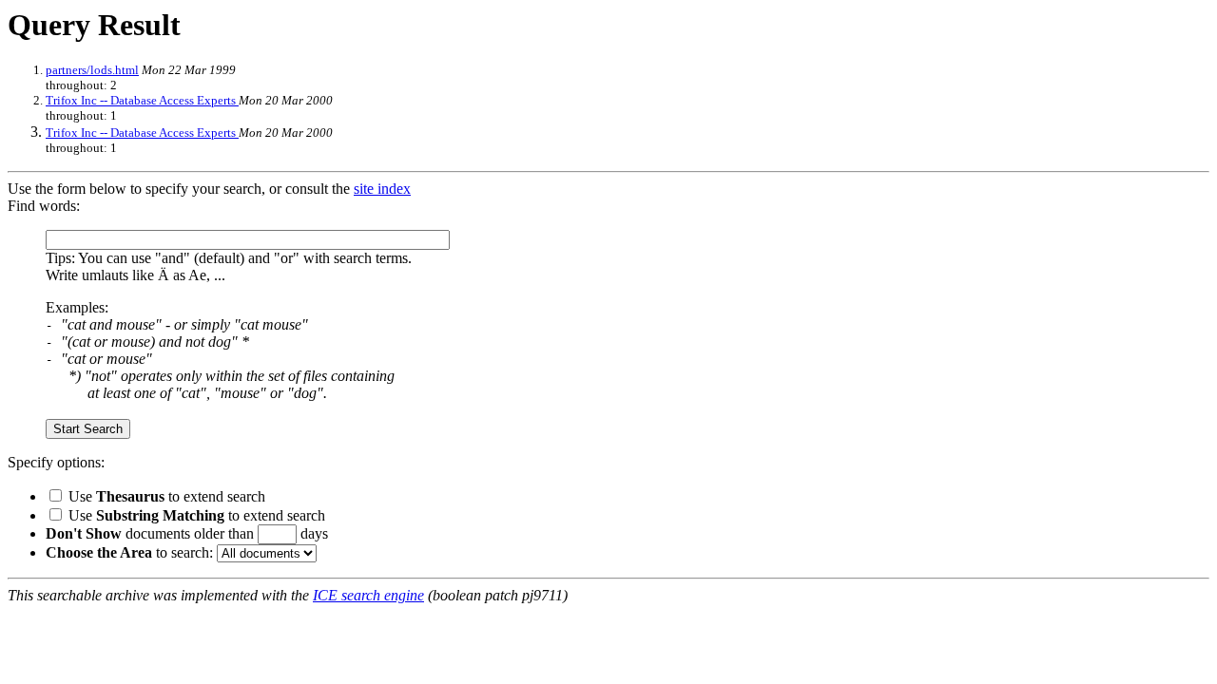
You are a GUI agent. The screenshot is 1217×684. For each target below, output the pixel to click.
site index (382, 188)
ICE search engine (368, 595)
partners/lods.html (92, 70)
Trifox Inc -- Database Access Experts (142, 100)
